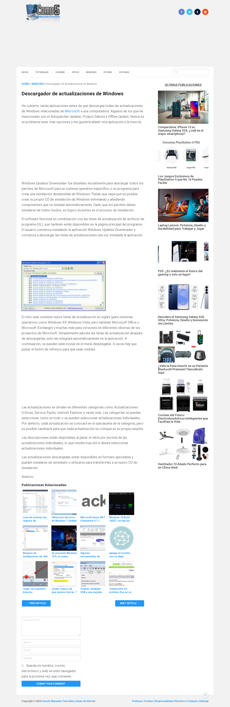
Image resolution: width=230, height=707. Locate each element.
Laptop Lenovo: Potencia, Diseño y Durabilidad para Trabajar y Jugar (182, 226)
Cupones (124, 72)
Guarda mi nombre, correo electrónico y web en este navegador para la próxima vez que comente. (49, 671)
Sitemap (203, 701)
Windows (91, 72)
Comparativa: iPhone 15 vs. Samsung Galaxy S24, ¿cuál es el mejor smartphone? (180, 130)
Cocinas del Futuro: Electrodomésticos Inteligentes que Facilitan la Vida (183, 418)
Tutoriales (41, 72)
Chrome (60, 72)
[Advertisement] (115, 45)
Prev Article (37, 603)
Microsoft (72, 111)
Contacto (192, 701)
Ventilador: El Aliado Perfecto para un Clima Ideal (182, 465)
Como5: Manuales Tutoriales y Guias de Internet (68, 701)
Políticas (137, 701)
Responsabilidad (164, 701)
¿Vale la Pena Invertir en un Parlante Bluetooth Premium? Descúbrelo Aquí (183, 369)
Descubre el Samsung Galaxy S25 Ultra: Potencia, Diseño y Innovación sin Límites (183, 320)
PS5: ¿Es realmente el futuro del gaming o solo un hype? (180, 272)
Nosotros (180, 701)
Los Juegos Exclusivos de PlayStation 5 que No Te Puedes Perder (180, 179)
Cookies (149, 701)
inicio (25, 72)
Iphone (108, 72)
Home (25, 83)
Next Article (128, 603)
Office (75, 72)
